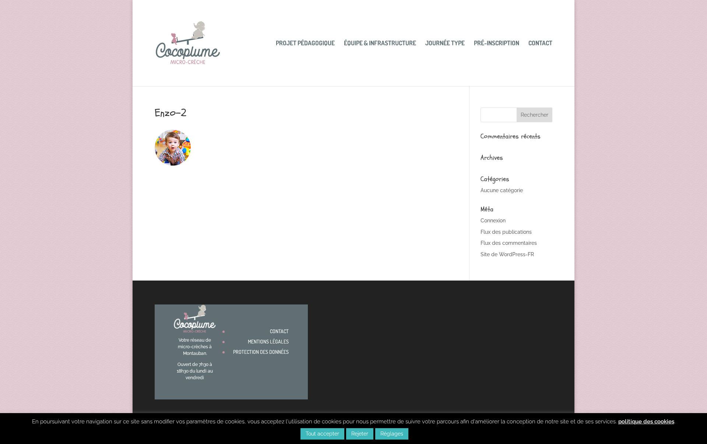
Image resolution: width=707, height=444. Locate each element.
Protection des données (261, 352)
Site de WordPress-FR (507, 254)
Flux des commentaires (509, 243)
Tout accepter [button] (322, 434)
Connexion (493, 220)
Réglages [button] (391, 434)
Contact (540, 43)
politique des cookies (646, 421)
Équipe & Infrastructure (380, 43)
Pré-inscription (496, 43)
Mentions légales (268, 341)
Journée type (445, 43)
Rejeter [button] (359, 434)
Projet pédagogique (305, 43)
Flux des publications (506, 232)
